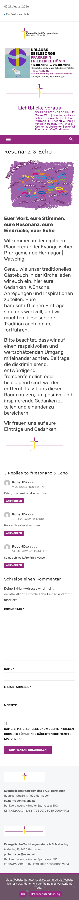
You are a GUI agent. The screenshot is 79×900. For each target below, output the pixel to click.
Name (9, 669)
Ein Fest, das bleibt (18, 14)
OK (23, 894)
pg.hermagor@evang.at (19, 800)
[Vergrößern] (70, 52)
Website (10, 705)
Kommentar (14, 609)
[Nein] (74, 887)
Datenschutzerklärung (45, 894)
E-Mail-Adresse (17, 687)
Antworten (14, 501)
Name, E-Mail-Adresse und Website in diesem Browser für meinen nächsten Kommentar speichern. (39, 734)
